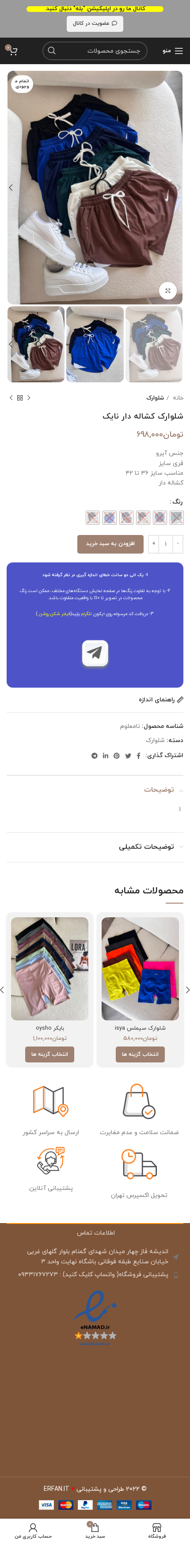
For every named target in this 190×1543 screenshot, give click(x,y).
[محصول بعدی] (11, 398)
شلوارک (155, 398)
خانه (177, 398)
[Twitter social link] (128, 756)
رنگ (177, 502)
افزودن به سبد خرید (110, 544)
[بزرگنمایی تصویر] (168, 291)
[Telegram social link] (94, 756)
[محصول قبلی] (28, 398)
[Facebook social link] (138, 756)
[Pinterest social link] (116, 756)
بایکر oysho (50, 1028)
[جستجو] (51, 51)
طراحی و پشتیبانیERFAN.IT (84, 1489)
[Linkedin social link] (105, 756)
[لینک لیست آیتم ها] (95, 1275)
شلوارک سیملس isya (140, 1028)
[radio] (176, 517)
